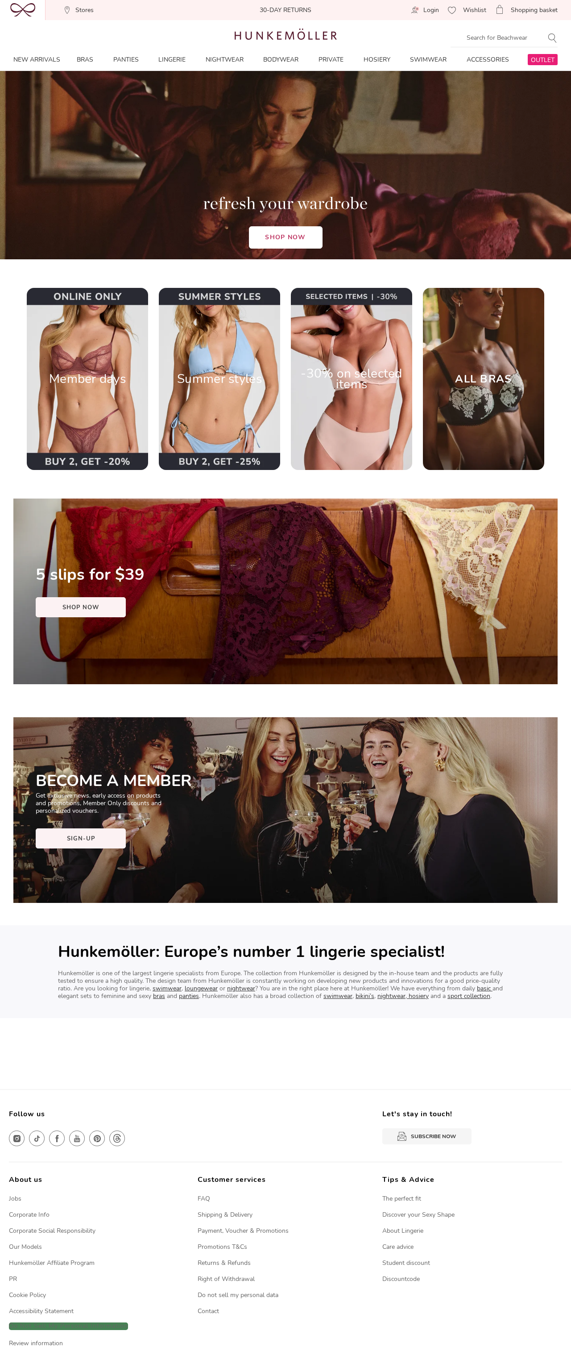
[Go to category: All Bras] (483, 379)
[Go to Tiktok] (37, 1138)
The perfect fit (401, 1198)
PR (13, 1279)
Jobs (15, 1198)
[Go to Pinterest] (97, 1138)
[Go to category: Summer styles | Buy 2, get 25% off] (219, 379)
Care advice (398, 1247)
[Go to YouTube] (77, 1138)
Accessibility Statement (41, 1311)
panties (189, 996)
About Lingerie (402, 1231)
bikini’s (365, 996)
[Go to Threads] (117, 1138)
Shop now (285, 237)
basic (484, 988)
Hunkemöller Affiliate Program (52, 1263)
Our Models (25, 1247)
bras (159, 996)
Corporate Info (29, 1214)
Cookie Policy (27, 1295)
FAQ (204, 1198)
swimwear (167, 988)
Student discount (406, 1263)
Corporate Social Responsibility (52, 1231)
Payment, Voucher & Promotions (243, 1231)
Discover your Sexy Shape (418, 1214)
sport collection (468, 996)
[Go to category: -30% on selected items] (351, 379)
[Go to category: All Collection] (87, 379)
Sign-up (81, 839)
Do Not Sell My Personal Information (68, 1326)
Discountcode (401, 1279)
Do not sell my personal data (238, 1295)
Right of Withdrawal (226, 1279)
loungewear (201, 988)
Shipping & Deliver (223, 1214)
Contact (208, 1311)
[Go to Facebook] (57, 1138)
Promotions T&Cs (222, 1247)
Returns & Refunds (224, 1263)
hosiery (418, 996)
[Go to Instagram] (17, 1138)
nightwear (241, 988)
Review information (36, 1343)
